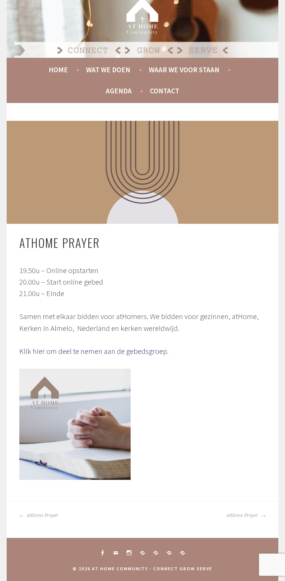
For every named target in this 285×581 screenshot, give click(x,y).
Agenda (119, 90)
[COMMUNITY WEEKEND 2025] (169, 553)
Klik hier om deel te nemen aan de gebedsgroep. (94, 351)
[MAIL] (116, 553)
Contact (164, 90)
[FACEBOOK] (102, 553)
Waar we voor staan (184, 69)
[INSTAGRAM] (129, 553)
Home (58, 69)
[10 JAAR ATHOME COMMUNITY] (156, 553)
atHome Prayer (42, 515)
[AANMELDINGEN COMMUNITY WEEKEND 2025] (183, 553)
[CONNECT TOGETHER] (142, 553)
